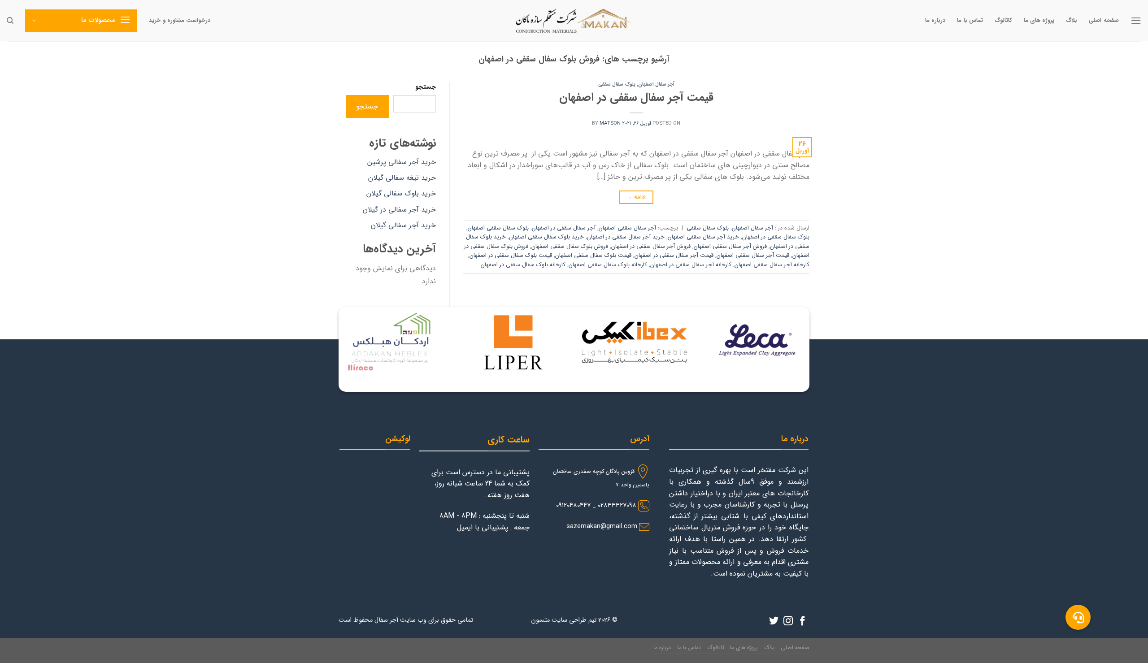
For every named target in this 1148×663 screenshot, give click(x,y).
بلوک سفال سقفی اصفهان (498, 228)
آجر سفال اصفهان (656, 84)
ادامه (636, 197)
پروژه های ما (1039, 20)
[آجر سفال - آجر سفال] (574, 21)
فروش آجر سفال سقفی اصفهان (730, 246)
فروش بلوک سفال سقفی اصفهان (569, 246)
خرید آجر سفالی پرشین (401, 162)
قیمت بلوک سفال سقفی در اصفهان (511, 255)
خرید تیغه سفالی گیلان (402, 177)
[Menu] (1136, 20)
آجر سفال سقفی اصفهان (627, 228)
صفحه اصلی (1103, 20)
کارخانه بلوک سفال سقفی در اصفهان (523, 264)
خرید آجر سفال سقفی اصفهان (703, 237)
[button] (1078, 617)
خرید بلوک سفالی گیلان (401, 193)
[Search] (10, 20)
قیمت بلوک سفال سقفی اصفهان (593, 255)
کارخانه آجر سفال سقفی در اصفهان (690, 264)
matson (610, 123)
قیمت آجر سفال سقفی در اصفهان (636, 97)
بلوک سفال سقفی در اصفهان (775, 237)
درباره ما (935, 20)
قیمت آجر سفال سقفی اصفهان (753, 255)
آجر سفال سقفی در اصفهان (564, 228)
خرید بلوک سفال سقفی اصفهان (546, 237)
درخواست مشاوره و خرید (179, 20)
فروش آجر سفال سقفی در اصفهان (651, 246)
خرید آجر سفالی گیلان (403, 225)
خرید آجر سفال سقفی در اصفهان (626, 237)
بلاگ (1071, 20)
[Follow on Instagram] (788, 621)
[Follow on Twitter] (773, 621)
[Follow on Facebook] (802, 621)
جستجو (425, 87)
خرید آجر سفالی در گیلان (399, 209)
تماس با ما (970, 20)
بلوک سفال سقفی (616, 84)
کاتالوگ (1003, 20)
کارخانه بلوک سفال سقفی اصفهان (608, 264)
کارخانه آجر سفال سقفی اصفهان (772, 264)
